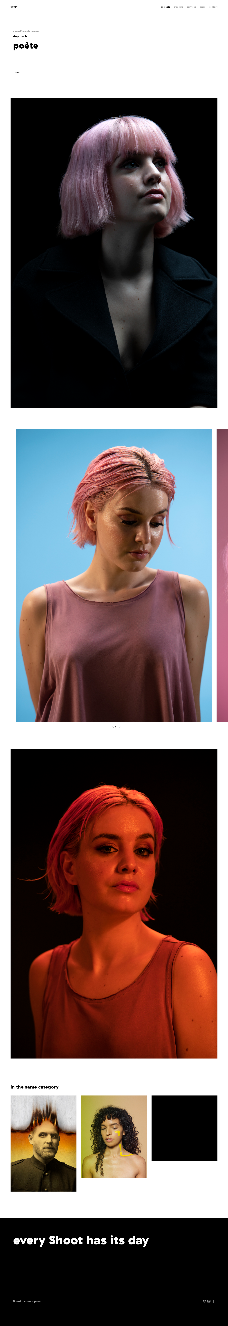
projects (165, 7)
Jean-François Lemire (26, 31)
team (203, 7)
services (191, 7)
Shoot (14, 6)
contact (213, 7)
